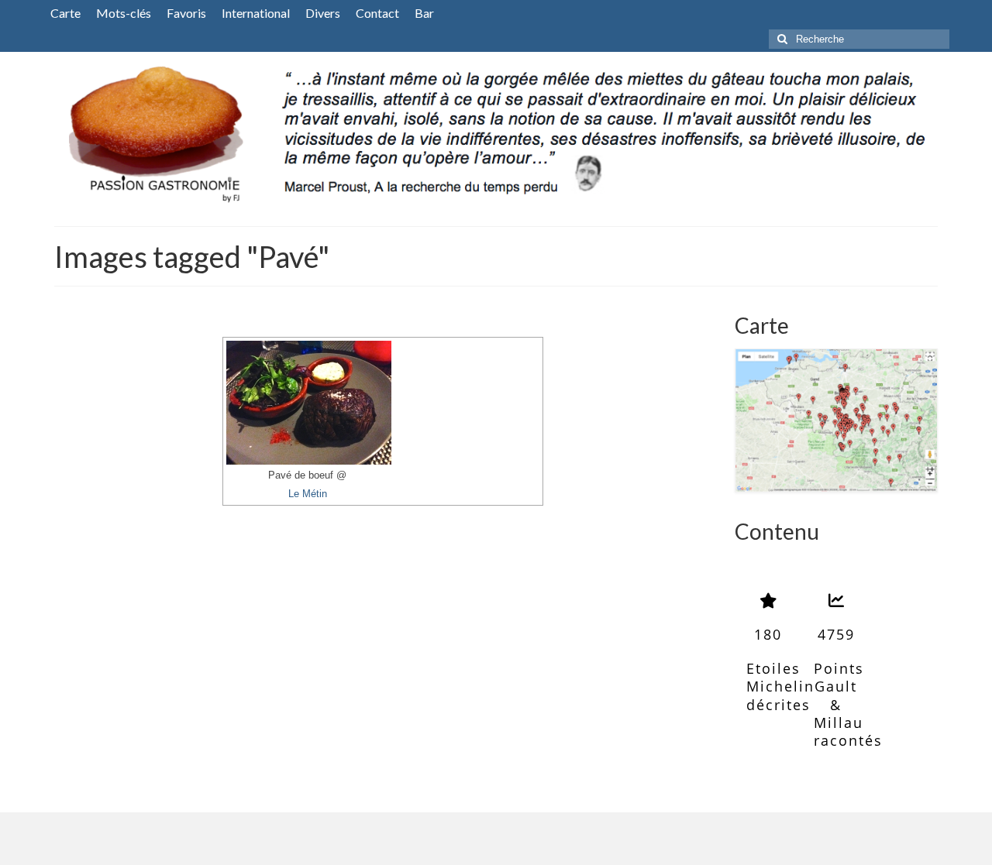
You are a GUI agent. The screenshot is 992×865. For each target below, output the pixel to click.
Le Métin (307, 494)
